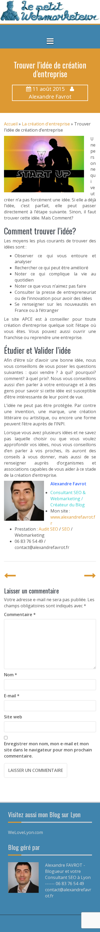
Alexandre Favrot (50, 96)
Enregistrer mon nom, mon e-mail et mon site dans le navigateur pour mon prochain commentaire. (48, 750)
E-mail (11, 696)
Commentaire (20, 614)
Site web (13, 717)
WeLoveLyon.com (25, 832)
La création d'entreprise (46, 124)
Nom (10, 675)
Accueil (11, 124)
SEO (66, 529)
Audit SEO (48, 529)
